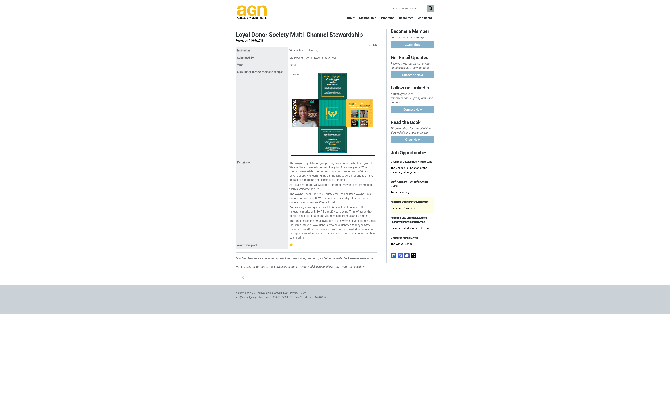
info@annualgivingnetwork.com (253, 297)
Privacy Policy (298, 293)
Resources (406, 18)
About (350, 18)
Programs (387, 18)
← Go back (370, 45)
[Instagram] (400, 255)
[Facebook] (407, 255)
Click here (350, 258)
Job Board (425, 18)
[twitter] (413, 255)
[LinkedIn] (393, 255)
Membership (367, 18)
